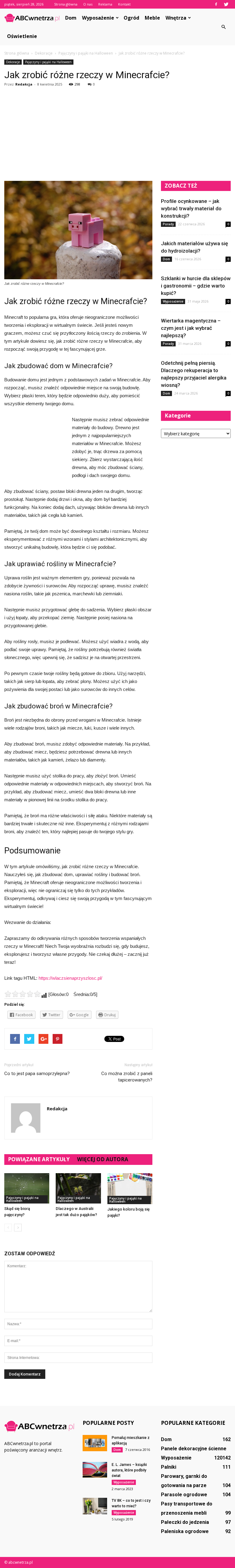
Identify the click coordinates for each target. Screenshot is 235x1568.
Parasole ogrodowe (184, 1494)
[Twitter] (226, 4)
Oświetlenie (22, 36)
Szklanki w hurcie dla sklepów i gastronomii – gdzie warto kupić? (196, 285)
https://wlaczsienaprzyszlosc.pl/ (70, 978)
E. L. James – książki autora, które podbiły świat (129, 1470)
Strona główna (65, 4)
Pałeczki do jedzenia (185, 1522)
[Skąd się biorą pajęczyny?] (26, 1188)
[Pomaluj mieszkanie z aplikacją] (95, 1443)
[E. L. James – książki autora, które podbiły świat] (95, 1470)
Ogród (131, 17)
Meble (152, 17)
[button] (223, 27)
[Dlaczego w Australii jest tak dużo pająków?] (78, 1188)
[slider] (22, 994)
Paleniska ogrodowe (185, 1531)
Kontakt (124, 4)
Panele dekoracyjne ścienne (193, 1449)
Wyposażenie (98, 17)
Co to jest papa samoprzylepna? (37, 1073)
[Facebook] (216, 4)
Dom (70, 17)
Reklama (105, 4)
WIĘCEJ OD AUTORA (102, 1159)
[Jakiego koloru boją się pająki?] (129, 1188)
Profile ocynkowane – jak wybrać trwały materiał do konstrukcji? (191, 208)
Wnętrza (176, 17)
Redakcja (23, 84)
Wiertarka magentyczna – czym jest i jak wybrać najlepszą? (191, 328)
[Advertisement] (117, 135)
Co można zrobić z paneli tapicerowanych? (126, 1077)
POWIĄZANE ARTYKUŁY (39, 1159)
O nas (87, 4)
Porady (168, 224)
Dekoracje (13, 62)
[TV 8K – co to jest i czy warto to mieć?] (95, 1506)
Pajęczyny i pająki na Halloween (48, 62)
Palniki (168, 1467)
